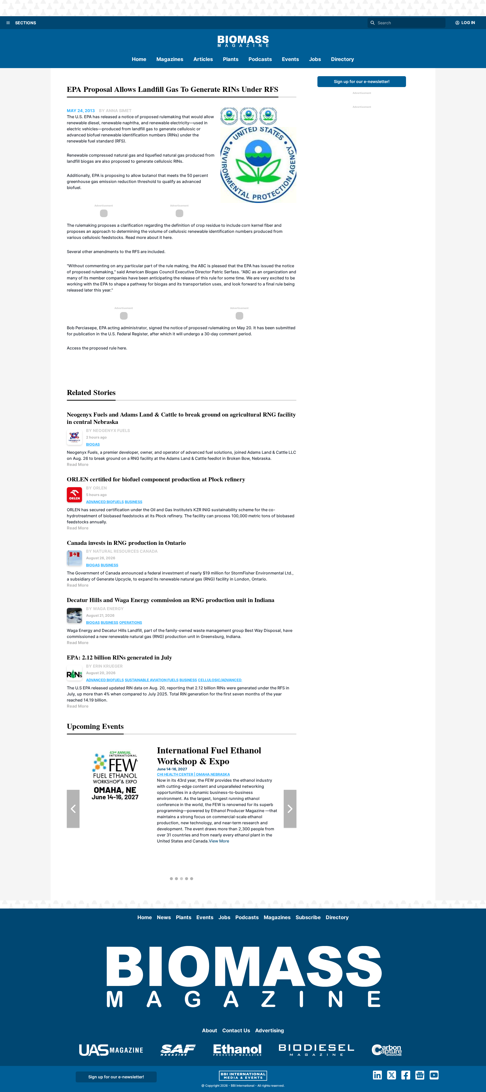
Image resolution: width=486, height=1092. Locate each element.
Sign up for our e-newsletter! (362, 81)
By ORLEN (96, 487)
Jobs (315, 59)
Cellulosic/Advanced (220, 680)
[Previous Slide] (73, 809)
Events (290, 59)
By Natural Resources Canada (122, 551)
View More (219, 840)
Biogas (93, 444)
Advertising (269, 1030)
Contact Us (236, 1030)
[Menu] (8, 23)
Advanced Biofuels (105, 502)
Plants (230, 59)
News (164, 917)
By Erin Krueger (104, 666)
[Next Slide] (290, 809)
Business (133, 502)
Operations (130, 622)
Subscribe (308, 917)
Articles (203, 59)
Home (139, 59)
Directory (342, 59)
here (167, 237)
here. (122, 348)
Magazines (169, 59)
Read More (78, 464)
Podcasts (260, 59)
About (209, 1030)
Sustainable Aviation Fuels (151, 680)
